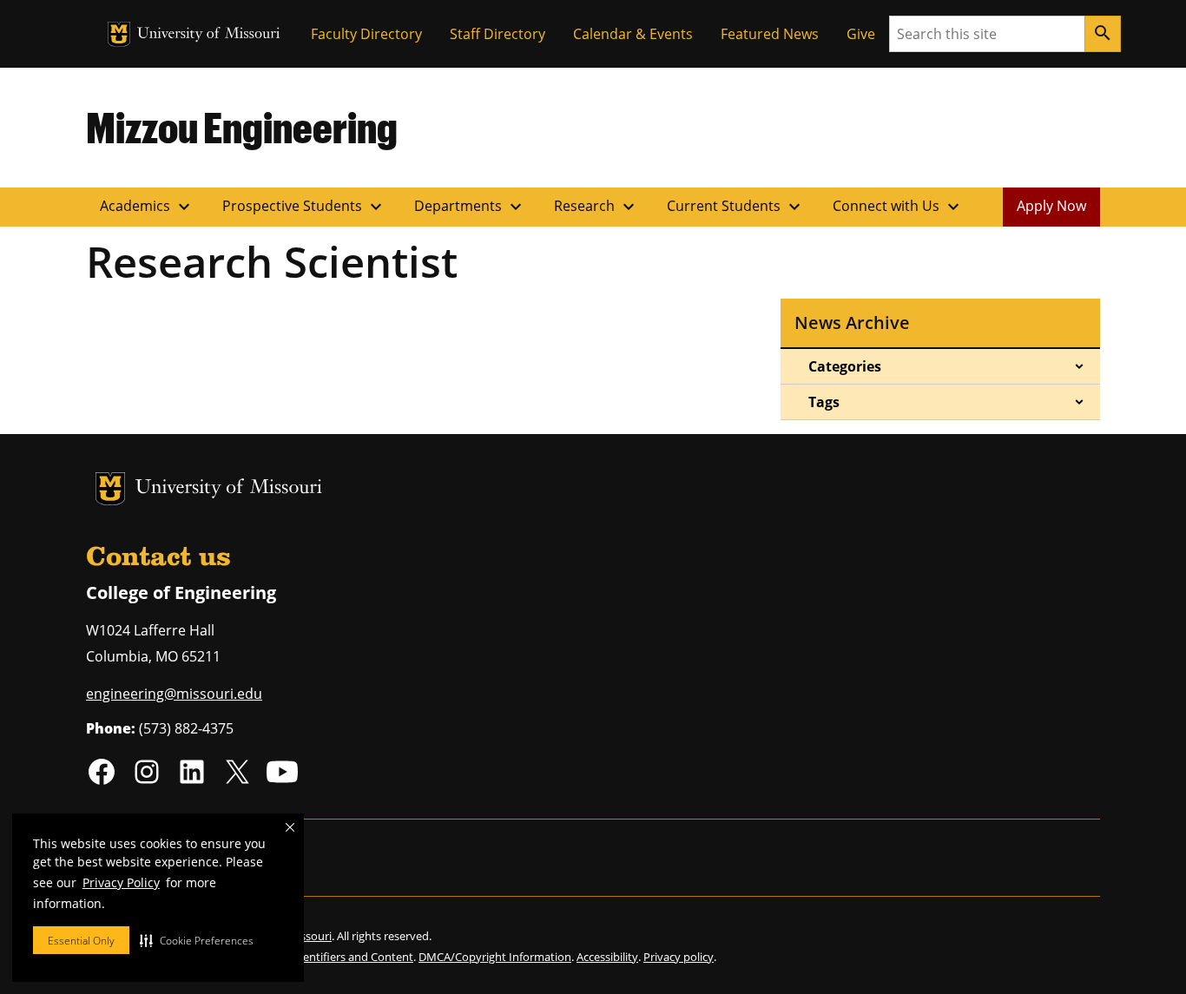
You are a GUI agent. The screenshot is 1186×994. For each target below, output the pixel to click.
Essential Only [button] (81, 940)
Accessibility (607, 956)
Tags (824, 401)
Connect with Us (898, 206)
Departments (470, 206)
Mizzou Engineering (242, 127)
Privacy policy (678, 956)
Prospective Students (304, 206)
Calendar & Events (633, 33)
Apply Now (1051, 205)
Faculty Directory (366, 33)
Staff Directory (497, 33)
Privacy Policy (121, 882)
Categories (844, 366)
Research (596, 206)
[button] (196, 940)
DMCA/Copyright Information (494, 956)
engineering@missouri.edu (174, 693)
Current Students (736, 206)
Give (861, 33)
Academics (147, 206)
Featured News (770, 33)
